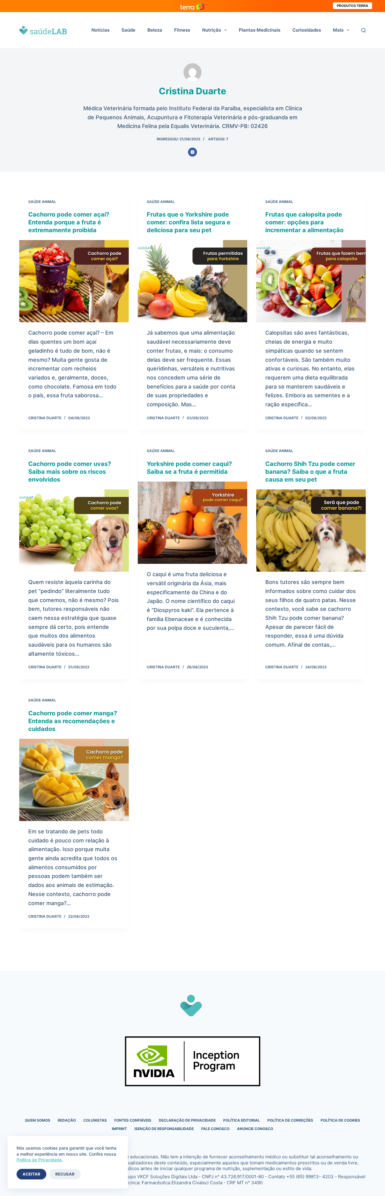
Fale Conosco (215, 1128)
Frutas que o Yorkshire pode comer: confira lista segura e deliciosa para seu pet (188, 222)
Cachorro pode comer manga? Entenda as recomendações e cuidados (72, 721)
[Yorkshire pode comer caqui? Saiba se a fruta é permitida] (192, 523)
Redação (67, 1120)
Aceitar (31, 1174)
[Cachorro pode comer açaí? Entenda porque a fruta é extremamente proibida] (74, 281)
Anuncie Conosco (255, 1128)
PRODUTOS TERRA (352, 6)
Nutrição (211, 30)
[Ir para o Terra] (192, 5)
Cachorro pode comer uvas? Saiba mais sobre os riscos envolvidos (69, 471)
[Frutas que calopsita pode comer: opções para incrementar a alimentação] (311, 281)
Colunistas (95, 1120)
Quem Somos (37, 1120)
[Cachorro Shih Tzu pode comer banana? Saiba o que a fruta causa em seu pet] (311, 530)
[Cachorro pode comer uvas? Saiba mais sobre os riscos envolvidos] (74, 530)
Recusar (65, 1174)
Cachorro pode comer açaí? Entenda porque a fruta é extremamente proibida (68, 222)
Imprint (119, 1128)
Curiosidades (306, 30)
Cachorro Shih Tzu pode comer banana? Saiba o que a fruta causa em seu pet (310, 471)
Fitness (182, 30)
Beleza (154, 30)
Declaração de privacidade (187, 1120)
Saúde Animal (42, 201)
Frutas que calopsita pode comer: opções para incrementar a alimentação (304, 222)
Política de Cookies (340, 1120)
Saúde (128, 30)
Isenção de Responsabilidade (164, 1128)
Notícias (100, 30)
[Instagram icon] (192, 152)
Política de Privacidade (39, 1159)
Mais (338, 30)
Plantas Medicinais (259, 30)
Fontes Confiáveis (132, 1120)
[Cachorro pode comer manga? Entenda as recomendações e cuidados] (74, 780)
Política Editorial (241, 1120)
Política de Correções (290, 1120)
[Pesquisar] (363, 30)
